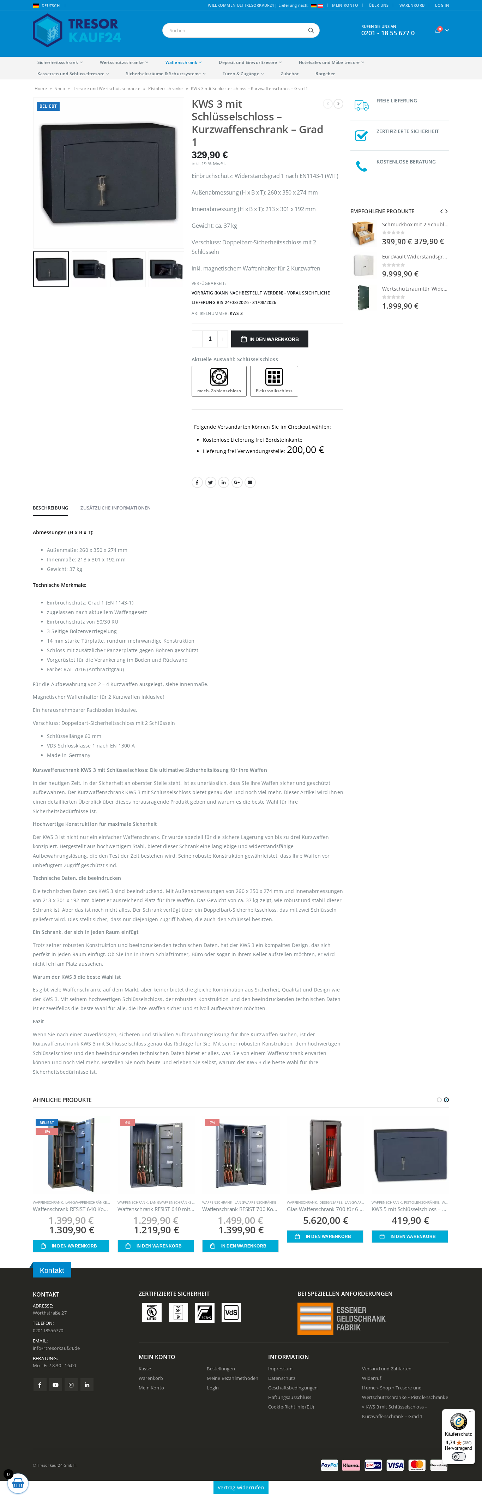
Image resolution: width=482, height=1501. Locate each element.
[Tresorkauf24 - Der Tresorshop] (77, 30)
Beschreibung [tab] (50, 508)
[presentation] (34, 173)
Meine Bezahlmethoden (232, 1378)
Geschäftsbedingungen (293, 1388)
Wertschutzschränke (122, 62)
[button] (439, 1100)
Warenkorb (411, 5)
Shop (60, 88)
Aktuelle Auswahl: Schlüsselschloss (235, 359)
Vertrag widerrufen (241, 1487)
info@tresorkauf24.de (56, 1348)
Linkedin (87, 1384)
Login (213, 1388)
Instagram (71, 1384)
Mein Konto (345, 5)
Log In (442, 5)
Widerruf (371, 1378)
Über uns (378, 5)
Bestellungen (221, 1369)
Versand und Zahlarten (386, 1369)
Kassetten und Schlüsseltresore (70, 74)
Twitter (210, 482)
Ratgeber (325, 74)
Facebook (197, 482)
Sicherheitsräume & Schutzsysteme (163, 74)
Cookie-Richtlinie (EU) (291, 1407)
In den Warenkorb (274, 339)
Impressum (280, 1369)
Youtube (55, 1384)
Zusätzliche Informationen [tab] (115, 508)
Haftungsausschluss (290, 1397)
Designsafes (246, 1202)
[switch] (459, 1456)
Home (41, 88)
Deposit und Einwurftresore (248, 62)
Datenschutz (281, 1378)
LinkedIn (223, 482)
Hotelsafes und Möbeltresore (329, 62)
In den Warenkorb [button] (74, 1246)
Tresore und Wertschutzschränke (106, 88)
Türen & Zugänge (241, 74)
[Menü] (470, 1413)
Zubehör (290, 74)
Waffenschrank (181, 62)
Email (250, 482)
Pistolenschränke (165, 88)
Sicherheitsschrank (57, 62)
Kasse (145, 1369)
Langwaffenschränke (86, 1202)
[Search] (311, 30)
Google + (237, 482)
